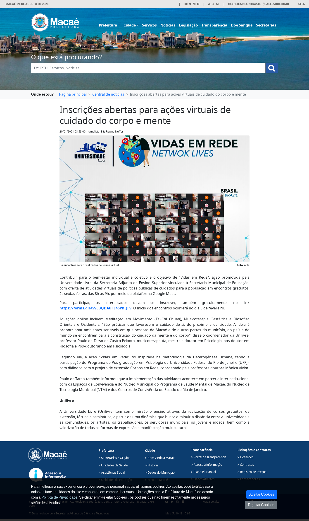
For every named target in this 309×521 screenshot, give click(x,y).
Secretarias (266, 25)
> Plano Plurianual (203, 472)
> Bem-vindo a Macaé (160, 458)
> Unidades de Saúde (113, 465)
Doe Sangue (241, 25)
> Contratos (246, 465)
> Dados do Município (160, 472)
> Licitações (245, 457)
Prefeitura (108, 25)
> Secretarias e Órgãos (114, 458)
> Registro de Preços (252, 472)
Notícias (167, 25)
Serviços (149, 25)
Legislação (188, 25)
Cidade (130, 25)
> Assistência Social (112, 472)
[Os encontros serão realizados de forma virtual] (154, 256)
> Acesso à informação (206, 465)
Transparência (214, 25)
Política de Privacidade (59, 497)
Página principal (73, 94)
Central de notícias (108, 94)
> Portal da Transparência (208, 457)
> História (151, 465)
